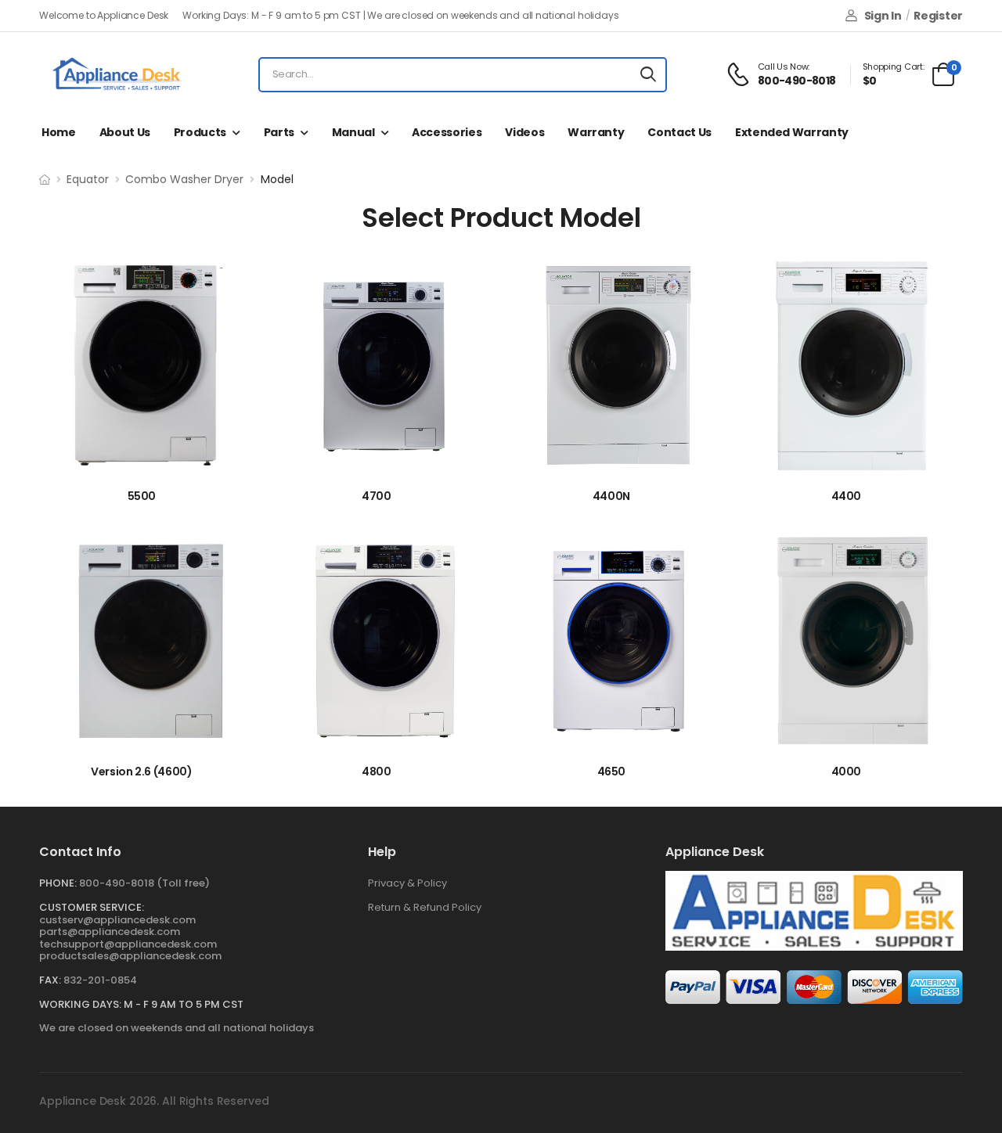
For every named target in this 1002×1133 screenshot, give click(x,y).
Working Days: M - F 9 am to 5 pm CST (141, 1004)
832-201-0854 (100, 980)
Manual (353, 132)
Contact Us (679, 132)
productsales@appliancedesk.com (130, 955)
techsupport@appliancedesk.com (128, 944)
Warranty (596, 132)
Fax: (50, 980)
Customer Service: (91, 907)
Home (58, 132)
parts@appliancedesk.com (109, 931)
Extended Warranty (792, 132)
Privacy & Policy (407, 883)
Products (200, 132)
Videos (524, 132)
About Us (124, 132)
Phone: (58, 883)
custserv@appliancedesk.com (117, 919)
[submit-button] (648, 74)
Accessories (446, 132)
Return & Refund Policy (424, 907)
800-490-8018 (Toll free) (144, 883)
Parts (279, 132)
